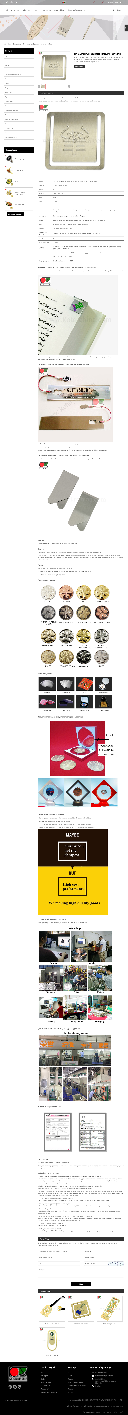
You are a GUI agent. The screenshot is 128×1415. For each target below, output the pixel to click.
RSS (116, 2)
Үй (7, 10)
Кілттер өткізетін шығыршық (14, 133)
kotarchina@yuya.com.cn (104, 1376)
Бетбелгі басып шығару (80, 1324)
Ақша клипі (8, 97)
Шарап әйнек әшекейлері (13, 74)
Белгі (6, 142)
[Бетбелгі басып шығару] (80, 1308)
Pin (6, 56)
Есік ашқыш (9, 128)
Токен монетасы (10, 115)
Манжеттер (8, 106)
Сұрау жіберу (59, 10)
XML (121, 2)
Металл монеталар (11, 119)
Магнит (7, 79)
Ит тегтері (8, 92)
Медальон (8, 124)
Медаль (7, 65)
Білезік (7, 83)
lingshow (98, 1386)
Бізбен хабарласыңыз (76, 10)
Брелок (7, 61)
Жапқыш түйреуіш (11, 137)
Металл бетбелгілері (52, 1324)
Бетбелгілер (17, 44)
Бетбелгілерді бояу (109, 1324)
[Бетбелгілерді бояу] (109, 1308)
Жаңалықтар (33, 10)
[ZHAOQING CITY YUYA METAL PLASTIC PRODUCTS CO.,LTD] (64, 2)
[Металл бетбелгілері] (52, 1308)
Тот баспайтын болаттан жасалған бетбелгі (37, 44)
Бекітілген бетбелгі (52, 1355)
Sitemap (110, 2)
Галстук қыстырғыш (11, 110)
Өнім (24, 10)
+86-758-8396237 (101, 1372)
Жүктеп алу (46, 10)
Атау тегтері (9, 88)
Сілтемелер (9, 1400)
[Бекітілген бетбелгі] (52, 1339)
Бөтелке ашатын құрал (12, 70)
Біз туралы (15, 10)
